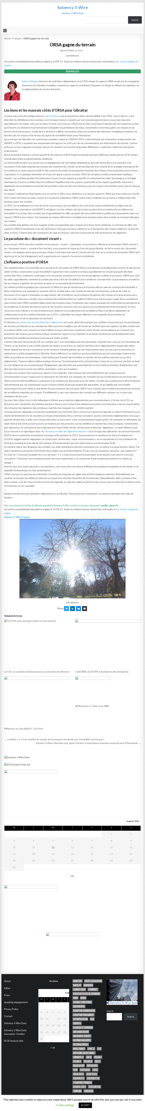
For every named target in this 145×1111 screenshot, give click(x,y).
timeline (77, 1091)
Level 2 (91, 1048)
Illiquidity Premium (82, 1027)
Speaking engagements (16, 1002)
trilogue (88, 1091)
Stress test (79, 1086)
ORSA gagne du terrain (72, 44)
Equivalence (79, 1006)
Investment (79, 1048)
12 (53, 847)
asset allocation (93, 981)
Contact (8, 1016)
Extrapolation (80, 1019)
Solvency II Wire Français (17, 517)
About (7, 981)
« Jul (71, 876)
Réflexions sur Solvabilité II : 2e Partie (23, 728)
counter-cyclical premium (86, 993)
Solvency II (78, 1078)
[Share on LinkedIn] (72, 608)
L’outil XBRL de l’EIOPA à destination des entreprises (102, 671)
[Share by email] (84, 608)
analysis (77, 981)
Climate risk (79, 989)
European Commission (84, 1010)
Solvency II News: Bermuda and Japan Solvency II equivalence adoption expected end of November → (88, 743)
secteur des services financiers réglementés (41, 322)
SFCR (95, 1070)
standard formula (82, 1082)
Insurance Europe (82, 1036)
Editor (7, 988)
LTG (99, 1048)
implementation (80, 1031)
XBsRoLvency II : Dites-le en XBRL (92, 706)
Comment (92, 989)
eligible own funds (82, 1002)
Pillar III (88, 1061)
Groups (77, 1023)
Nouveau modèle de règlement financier (65, 431)
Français (17, 38)
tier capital (94, 1086)
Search (134, 20)
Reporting (92, 1065)
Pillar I (97, 1057)
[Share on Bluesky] (78, 608)
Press (7, 995)
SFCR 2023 (78, 1074)
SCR (75, 1070)
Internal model (80, 1044)
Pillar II (77, 1061)
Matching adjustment (84, 1053)
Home (7, 38)
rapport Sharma (52, 116)
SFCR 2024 (92, 1074)
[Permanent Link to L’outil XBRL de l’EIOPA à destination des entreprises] (108, 643)
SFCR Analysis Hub (13, 1040)
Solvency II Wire (72, 7)
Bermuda (88, 985)
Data (75, 998)
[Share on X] (66, 608)
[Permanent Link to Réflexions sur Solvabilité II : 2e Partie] (37, 700)
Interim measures (82, 1040)
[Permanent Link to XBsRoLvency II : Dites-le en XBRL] (108, 689)
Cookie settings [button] (65, 1105)
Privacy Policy (11, 1009)
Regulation (78, 1065)
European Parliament (83, 1015)
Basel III (77, 985)
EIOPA (83, 998)
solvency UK (93, 1078)
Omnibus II (78, 1057)
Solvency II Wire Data (15, 1023)
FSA (92, 1019)
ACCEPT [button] (85, 1105)
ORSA (88, 1057)
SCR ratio (85, 1070)
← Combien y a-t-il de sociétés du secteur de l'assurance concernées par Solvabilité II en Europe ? (54, 739)
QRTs (97, 1061)
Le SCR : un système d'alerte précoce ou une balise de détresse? (37, 671)
